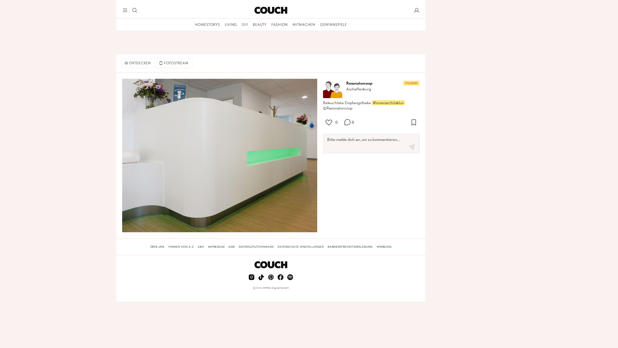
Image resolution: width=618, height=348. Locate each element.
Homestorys (207, 25)
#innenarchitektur (388, 102)
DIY (245, 25)
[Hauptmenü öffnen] (125, 10)
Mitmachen (304, 25)
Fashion (279, 25)
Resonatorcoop (359, 83)
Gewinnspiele (333, 25)
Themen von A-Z (181, 246)
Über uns (157, 246)
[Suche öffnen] (135, 10)
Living (231, 25)
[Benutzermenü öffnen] (417, 10)
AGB (231, 246)
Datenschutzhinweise (256, 246)
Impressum (216, 246)
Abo (201, 246)
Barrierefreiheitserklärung (350, 246)
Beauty (260, 25)
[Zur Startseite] (270, 10)
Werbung (384, 246)
